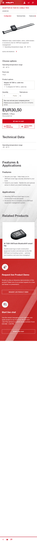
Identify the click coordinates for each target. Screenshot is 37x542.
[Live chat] (11, 539)
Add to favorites (9, 126)
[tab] (7, 16)
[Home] (9, 3)
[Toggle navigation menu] (3, 3)
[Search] (33, 3)
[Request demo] (7, 539)
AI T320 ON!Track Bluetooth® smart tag (18, 244)
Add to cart (19, 121)
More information (8, 51)
